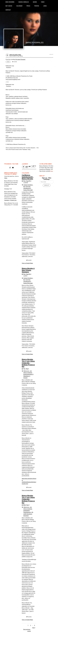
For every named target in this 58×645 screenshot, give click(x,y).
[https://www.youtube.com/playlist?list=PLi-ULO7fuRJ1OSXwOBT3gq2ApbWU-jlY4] (13, 168)
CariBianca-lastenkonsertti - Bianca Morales (28, 177)
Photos (36, 6)
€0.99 (8, 61)
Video (42, 2)
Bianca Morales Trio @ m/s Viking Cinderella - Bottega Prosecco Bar (28, 362)
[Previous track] (33, 165)
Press (28, 6)
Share (15, 61)
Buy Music (9, 6)
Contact (8, 10)
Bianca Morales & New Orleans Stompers (28, 270)
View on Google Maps (27, 263)
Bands (35, 2)
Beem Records (10, 2)
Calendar (19, 6)
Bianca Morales (24, 2)
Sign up (46, 185)
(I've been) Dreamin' (20, 59)
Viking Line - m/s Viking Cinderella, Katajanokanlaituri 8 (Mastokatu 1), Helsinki (28, 374)
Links (45, 6)
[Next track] (35, 165)
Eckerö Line (13, 200)
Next (33, 627)
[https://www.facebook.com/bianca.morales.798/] (10, 168)
